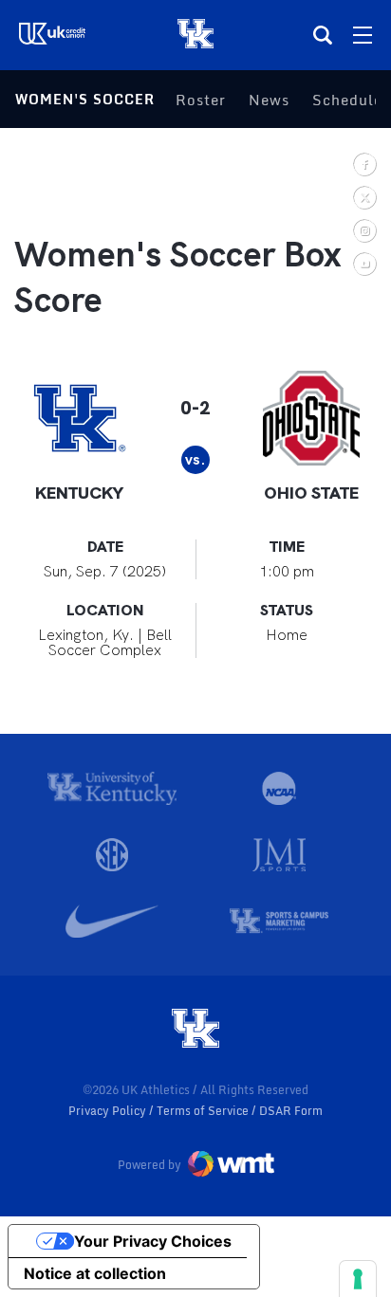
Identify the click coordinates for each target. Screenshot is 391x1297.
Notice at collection (95, 1273)
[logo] (195, 1029)
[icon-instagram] (364, 230)
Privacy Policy (108, 1111)
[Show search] (323, 35)
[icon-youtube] (364, 263)
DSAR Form (291, 1111)
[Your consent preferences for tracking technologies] (358, 1279)
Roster (201, 99)
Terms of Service (204, 1111)
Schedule (347, 99)
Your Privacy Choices (153, 1241)
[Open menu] (362, 35)
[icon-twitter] (364, 197)
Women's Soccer (85, 99)
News (269, 99)
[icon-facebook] (364, 163)
